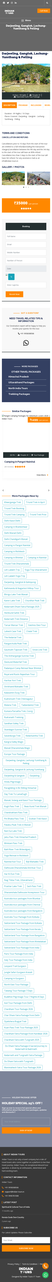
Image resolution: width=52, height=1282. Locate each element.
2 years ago (6, 1221)
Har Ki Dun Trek (12, 874)
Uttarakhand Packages (21, 382)
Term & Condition (29, 1264)
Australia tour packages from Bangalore (23, 910)
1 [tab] (23, 187)
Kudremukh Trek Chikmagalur (18, 698)
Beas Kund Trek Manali (35, 806)
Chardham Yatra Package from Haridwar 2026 (25, 1033)
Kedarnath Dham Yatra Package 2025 (21, 606)
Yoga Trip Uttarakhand (36, 569)
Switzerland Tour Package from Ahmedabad (25, 941)
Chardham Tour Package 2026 (18, 1009)
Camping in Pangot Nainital (17, 545)
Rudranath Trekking (13, 717)
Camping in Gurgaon (14, 978)
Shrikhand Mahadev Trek (16, 686)
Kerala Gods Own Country (13, 1217)
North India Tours (18, 388)
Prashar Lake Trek (13, 886)
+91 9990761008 (11, 1196)
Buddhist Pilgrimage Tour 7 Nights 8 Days (24, 996)
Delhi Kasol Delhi (12, 520)
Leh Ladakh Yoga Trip (14, 576)
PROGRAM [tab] (23, 105)
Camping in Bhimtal (13, 557)
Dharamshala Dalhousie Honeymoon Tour (24, 892)
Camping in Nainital (37, 557)
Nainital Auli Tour (12, 861)
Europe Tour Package (14, 754)
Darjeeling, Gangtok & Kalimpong (20, 582)
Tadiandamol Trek (30, 705)
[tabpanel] (13, 178)
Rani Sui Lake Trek (13, 831)
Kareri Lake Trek (12, 600)
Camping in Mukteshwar (15, 526)
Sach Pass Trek (34, 886)
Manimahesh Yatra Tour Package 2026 (22, 1067)
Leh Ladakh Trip (12, 569)
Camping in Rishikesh (16, 461)
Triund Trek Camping (14, 514)
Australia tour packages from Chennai (22, 904)
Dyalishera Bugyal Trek (15, 1021)
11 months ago (7, 1211)
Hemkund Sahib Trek (14, 612)
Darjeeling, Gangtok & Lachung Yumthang (24, 769)
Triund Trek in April (35, 502)
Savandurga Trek (12, 735)
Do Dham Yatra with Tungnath (18, 1061)
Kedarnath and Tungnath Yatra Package (23, 1055)
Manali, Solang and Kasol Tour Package (23, 800)
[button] (26, 20)
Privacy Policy (13, 1264)
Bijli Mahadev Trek (35, 861)
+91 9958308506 (27, 333)
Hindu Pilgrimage (12, 781)
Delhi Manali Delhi (12, 533)
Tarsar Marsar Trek (13, 625)
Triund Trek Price (38, 514)
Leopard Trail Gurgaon (15, 966)
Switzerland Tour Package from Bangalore (24, 935)
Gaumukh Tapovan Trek (15, 649)
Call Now (44, 10)
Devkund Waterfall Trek (15, 662)
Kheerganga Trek (12, 502)
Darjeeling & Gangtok (14, 775)
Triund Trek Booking (14, 508)
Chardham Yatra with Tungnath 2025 (21, 1039)
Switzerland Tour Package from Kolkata (23, 923)
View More (41, 475)
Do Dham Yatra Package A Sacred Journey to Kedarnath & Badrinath (26, 1047)
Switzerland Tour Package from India (21, 947)
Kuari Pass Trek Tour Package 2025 (21, 1027)
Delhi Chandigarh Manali (16, 539)
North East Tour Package (16, 984)
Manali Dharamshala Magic (17, 748)
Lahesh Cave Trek (12, 631)
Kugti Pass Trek (11, 806)
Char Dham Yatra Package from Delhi (22, 1015)
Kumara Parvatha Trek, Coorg (18, 711)
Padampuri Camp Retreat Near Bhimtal (22, 668)
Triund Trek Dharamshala (16, 563)
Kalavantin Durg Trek (14, 692)
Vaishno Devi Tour (37, 625)
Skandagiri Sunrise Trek (15, 729)
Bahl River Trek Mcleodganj (17, 849)
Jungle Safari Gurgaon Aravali (18, 972)
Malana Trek (10, 705)
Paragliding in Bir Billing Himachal (20, 788)
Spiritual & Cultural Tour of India (16, 1207)
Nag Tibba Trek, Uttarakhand (18, 880)
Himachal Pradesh (18, 376)
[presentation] (3, 490)
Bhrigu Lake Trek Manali (16, 594)
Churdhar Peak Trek (34, 600)
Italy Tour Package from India (18, 960)
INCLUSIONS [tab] (36, 105)
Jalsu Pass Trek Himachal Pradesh (20, 837)
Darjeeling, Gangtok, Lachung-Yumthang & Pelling (26, 762)
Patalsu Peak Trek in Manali (17, 824)
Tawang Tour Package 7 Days (18, 990)
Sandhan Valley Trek (14, 723)
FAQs (42, 1264)
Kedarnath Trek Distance (16, 619)
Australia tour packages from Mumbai (22, 898)
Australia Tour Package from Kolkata (21, 917)
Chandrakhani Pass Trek (16, 812)
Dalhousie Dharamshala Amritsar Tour (22, 867)
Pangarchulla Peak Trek (15, 643)
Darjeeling (35, 775)
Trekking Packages (19, 394)
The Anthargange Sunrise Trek (19, 655)
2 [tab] (26, 187)
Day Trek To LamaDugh (15, 794)
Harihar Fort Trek (12, 680)
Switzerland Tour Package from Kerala (22, 929)
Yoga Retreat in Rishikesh (16, 855)
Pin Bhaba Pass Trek (14, 818)
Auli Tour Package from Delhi (18, 1003)
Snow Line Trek (39, 649)
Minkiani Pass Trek (13, 843)
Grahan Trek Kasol (38, 818)
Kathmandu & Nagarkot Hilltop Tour (21, 588)
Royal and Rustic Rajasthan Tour (19, 674)
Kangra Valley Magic (13, 741)
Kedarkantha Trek (34, 735)
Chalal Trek (31, 631)
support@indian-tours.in (14, 1191)
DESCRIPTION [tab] (9, 105)
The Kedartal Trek (12, 637)
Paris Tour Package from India (18, 953)
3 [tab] (28, 187)
